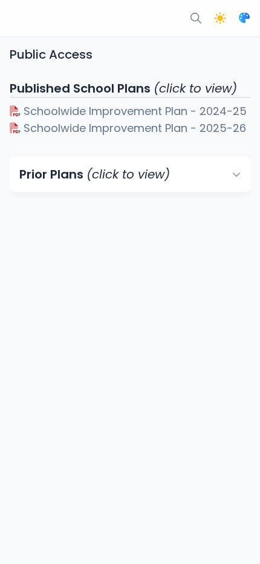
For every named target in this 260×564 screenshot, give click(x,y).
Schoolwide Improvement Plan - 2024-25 (134, 111)
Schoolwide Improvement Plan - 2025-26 (133, 128)
